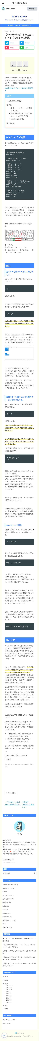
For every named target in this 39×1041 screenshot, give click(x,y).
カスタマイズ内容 (14, 101)
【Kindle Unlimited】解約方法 (28, 804)
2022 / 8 (8, 994)
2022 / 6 (8, 996)
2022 (6, 983)
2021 (6, 1006)
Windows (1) (7, 913)
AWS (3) (5, 910)
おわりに (11, 123)
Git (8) (5, 892)
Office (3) (6, 906)
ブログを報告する (27, 1036)
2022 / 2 (8, 1002)
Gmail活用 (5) (7, 917)
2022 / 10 (9, 990)
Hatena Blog (17, 1036)
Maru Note (10, 9)
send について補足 (18, 119)
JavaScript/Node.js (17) (10, 885)
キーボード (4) (7, 927)
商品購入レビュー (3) (9, 920)
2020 (6, 1009)
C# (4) (4, 924)
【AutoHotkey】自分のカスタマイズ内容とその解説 (19, 36)
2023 (6, 980)
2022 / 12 (9, 985)
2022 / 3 (8, 1000)
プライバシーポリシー (10, 1020)
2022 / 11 (9, 988)
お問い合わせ (27, 25)
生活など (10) (7, 902)
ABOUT (18, 25)
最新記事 (7, 934)
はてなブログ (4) (8, 899)
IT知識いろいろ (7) (8, 888)
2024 (6, 977)
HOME (11, 25)
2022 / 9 (8, 992)
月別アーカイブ (9, 972)
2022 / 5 (8, 998)
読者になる (32, 9)
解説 (10, 105)
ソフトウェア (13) (8, 895)
